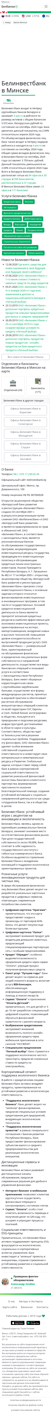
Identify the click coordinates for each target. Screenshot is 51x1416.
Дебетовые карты (33, 218)
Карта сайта (10, 1307)
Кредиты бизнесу (12, 218)
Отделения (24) (13, 390)
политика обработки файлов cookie (25, 1405)
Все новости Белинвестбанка (25, 357)
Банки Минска (20, 22)
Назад (7, 22)
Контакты (42, 1307)
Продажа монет (35, 230)
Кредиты (8, 230)
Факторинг (20, 224)
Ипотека (29, 201)
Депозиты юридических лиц (17, 213)
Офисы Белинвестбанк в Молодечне (26, 433)
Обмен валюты (35, 253)
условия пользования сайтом (25, 1410)
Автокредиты (10, 207)
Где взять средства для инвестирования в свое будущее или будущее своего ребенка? (25, 268)
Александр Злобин (23, 1284)
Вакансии (27, 1307)
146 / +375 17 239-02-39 (26, 474)
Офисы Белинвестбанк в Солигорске (26, 422)
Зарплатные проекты (14, 253)
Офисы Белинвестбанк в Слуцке (26, 445)
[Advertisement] (25, 51)
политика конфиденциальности (25, 1400)
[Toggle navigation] (46, 6)
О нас (11, 1301)
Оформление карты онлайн (17, 236)
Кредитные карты (12, 201)
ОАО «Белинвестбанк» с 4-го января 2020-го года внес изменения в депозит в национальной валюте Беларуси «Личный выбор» (26, 294)
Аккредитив (35, 224)
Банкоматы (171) (38, 390)
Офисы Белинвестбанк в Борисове (26, 410)
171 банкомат (20, 190)
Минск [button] (5, 1)
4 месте (37, 145)
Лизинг (19, 230)
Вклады (7, 224)
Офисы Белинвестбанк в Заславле (26, 457)
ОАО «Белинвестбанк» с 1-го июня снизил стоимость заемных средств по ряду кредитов (26, 279)
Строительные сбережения (17, 241)
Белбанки (8, 6)
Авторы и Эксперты (31, 1301)
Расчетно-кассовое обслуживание (20, 247)
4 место (18, 115)
